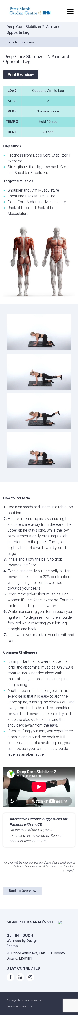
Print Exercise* (21, 74)
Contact (12, 946)
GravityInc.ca (24, 1006)
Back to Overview (20, 42)
